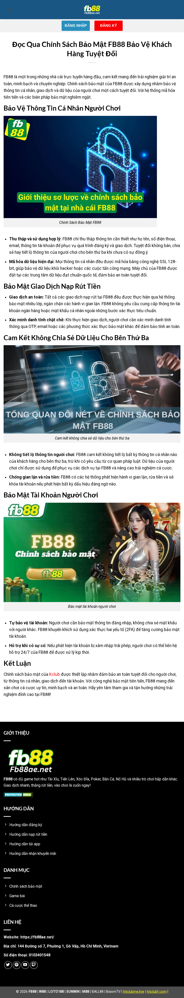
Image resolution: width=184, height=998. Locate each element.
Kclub (54, 674)
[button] (9, 9)
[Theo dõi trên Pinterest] (17, 965)
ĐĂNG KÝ (108, 25)
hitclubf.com (157, 992)
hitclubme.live (133, 992)
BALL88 (98, 992)
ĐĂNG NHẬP (76, 25)
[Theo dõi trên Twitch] (34, 965)
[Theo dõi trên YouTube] (25, 965)
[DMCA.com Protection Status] (18, 794)
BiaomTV (113, 992)
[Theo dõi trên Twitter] (8, 965)
